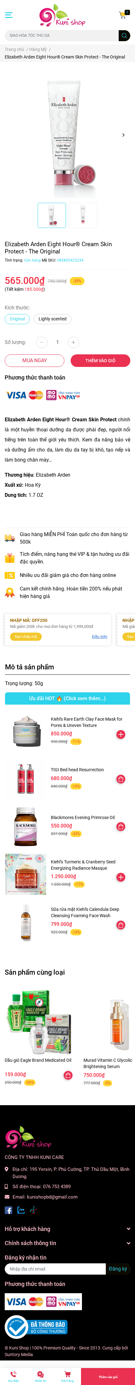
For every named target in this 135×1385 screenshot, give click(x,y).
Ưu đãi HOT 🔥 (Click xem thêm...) (67, 698)
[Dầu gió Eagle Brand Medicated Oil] (39, 1022)
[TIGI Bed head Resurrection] (25, 779)
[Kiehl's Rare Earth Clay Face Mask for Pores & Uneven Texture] (25, 731)
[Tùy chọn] (120, 779)
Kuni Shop (19, 1347)
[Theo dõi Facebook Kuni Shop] (8, 1209)
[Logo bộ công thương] (36, 1327)
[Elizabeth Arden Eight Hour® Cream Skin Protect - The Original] (67, 135)
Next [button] (123, 135)
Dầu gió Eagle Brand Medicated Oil (38, 1060)
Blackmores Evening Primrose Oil (83, 817)
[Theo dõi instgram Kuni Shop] (33, 1209)
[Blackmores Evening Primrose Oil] (25, 826)
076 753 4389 (57, 1186)
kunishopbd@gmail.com (52, 1197)
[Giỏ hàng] (122, 15)
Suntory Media (19, 1354)
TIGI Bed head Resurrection (77, 769)
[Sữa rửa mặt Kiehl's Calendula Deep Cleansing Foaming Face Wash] (25, 921)
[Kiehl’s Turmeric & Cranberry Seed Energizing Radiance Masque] (25, 874)
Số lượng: (15, 342)
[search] (124, 35)
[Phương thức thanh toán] (43, 395)
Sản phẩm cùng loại (35, 972)
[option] (67, 135)
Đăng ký (118, 1269)
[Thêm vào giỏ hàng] (120, 734)
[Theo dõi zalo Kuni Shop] (21, 1209)
